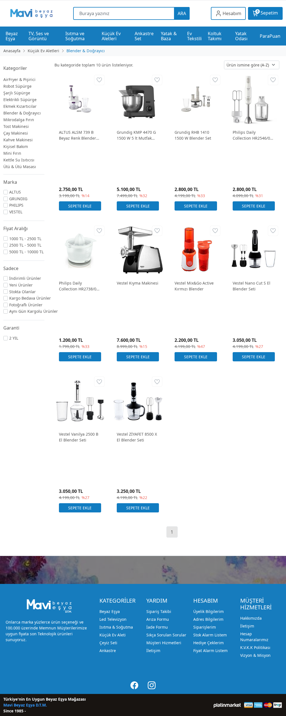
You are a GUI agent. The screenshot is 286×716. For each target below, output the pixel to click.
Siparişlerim (204, 627)
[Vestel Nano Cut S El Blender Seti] (253, 249)
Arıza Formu (157, 619)
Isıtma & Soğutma (116, 627)
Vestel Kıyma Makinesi (137, 283)
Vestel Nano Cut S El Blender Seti (251, 286)
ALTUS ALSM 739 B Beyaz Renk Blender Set (77, 135)
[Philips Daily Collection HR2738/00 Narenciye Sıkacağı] (80, 249)
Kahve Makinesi (18, 139)
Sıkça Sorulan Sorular (166, 635)
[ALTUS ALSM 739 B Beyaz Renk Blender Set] (80, 98)
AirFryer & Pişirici (19, 79)
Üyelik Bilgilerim (208, 611)
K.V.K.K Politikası (255, 647)
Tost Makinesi (16, 126)
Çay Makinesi (15, 133)
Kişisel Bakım (15, 146)
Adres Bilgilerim (208, 619)
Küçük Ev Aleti (112, 635)
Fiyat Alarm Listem (210, 650)
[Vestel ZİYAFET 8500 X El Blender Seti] (137, 400)
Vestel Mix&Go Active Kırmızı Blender (194, 286)
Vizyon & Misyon (255, 655)
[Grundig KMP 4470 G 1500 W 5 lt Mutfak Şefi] (137, 98)
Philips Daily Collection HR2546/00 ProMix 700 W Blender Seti (253, 135)
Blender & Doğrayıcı (22, 113)
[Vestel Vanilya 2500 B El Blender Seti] (80, 400)
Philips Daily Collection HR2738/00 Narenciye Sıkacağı (79, 286)
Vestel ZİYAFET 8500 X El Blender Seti (137, 437)
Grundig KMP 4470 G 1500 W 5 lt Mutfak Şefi (136, 135)
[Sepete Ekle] (80, 206)
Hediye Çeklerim (208, 642)
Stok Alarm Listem (210, 635)
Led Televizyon (113, 619)
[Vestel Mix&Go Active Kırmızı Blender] (195, 249)
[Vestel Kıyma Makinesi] (137, 249)
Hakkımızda (251, 618)
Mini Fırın (12, 153)
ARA (182, 13)
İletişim (153, 650)
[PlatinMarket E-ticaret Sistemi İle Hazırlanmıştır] (227, 705)
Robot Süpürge (17, 86)
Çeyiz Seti (108, 642)
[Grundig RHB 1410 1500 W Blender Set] (195, 98)
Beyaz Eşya (109, 611)
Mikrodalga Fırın (18, 119)
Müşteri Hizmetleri (163, 642)
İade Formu (157, 627)
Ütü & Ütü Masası (19, 166)
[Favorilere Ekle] (99, 80)
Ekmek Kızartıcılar (20, 106)
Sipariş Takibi (158, 611)
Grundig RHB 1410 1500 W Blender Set (193, 135)
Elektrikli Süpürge (20, 99)
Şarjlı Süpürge (16, 93)
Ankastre (107, 650)
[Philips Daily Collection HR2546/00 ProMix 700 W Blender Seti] (253, 98)
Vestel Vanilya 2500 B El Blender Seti (78, 437)
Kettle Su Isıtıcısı (18, 160)
